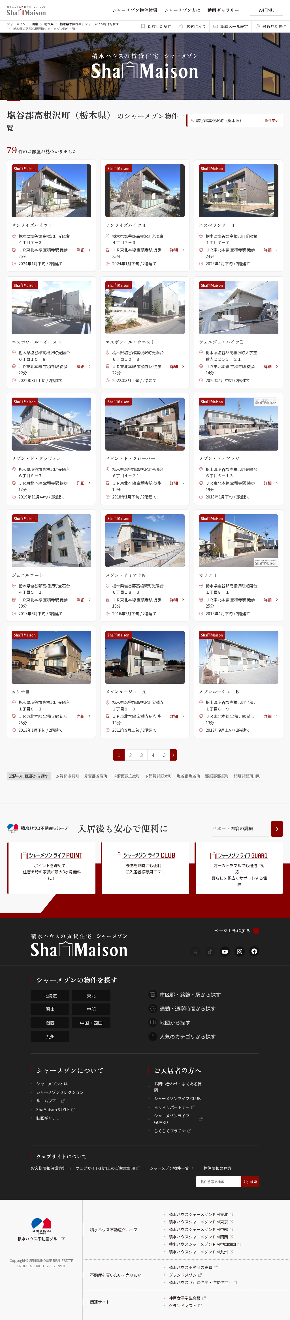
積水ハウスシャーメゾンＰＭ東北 (198, 1214)
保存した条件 (160, 26)
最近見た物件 (274, 26)
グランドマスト (183, 1305)
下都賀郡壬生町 (126, 776)
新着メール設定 (234, 26)
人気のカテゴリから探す (188, 1036)
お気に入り (196, 26)
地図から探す (175, 1022)
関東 (35, 24)
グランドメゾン (183, 1275)
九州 (50, 1036)
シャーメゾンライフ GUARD (171, 1119)
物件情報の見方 (217, 1168)
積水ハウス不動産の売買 (190, 1267)
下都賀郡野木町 (158, 776)
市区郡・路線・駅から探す (190, 994)
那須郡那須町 (217, 776)
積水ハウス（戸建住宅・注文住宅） (200, 1282)
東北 (91, 995)
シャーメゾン (16, 24)
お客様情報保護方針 (48, 1168)
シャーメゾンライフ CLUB (177, 1098)
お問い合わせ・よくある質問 (178, 1087)
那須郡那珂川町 (247, 776)
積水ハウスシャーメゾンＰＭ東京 (198, 1221)
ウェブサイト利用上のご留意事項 (105, 1168)
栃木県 (49, 24)
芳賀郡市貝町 (67, 776)
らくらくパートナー (172, 1107)
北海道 (50, 995)
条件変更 (271, 120)
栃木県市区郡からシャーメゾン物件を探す (89, 24)
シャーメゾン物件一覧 (169, 1168)
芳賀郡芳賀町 (96, 776)
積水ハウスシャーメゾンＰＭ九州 (198, 1252)
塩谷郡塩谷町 (189, 776)
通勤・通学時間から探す (188, 1008)
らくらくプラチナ (170, 1131)
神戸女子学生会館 (185, 1298)
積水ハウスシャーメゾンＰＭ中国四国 (202, 1244)
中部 (91, 1009)
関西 (50, 1022)
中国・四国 (91, 1022)
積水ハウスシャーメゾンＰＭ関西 (198, 1237)
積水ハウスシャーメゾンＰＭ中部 (198, 1229)
